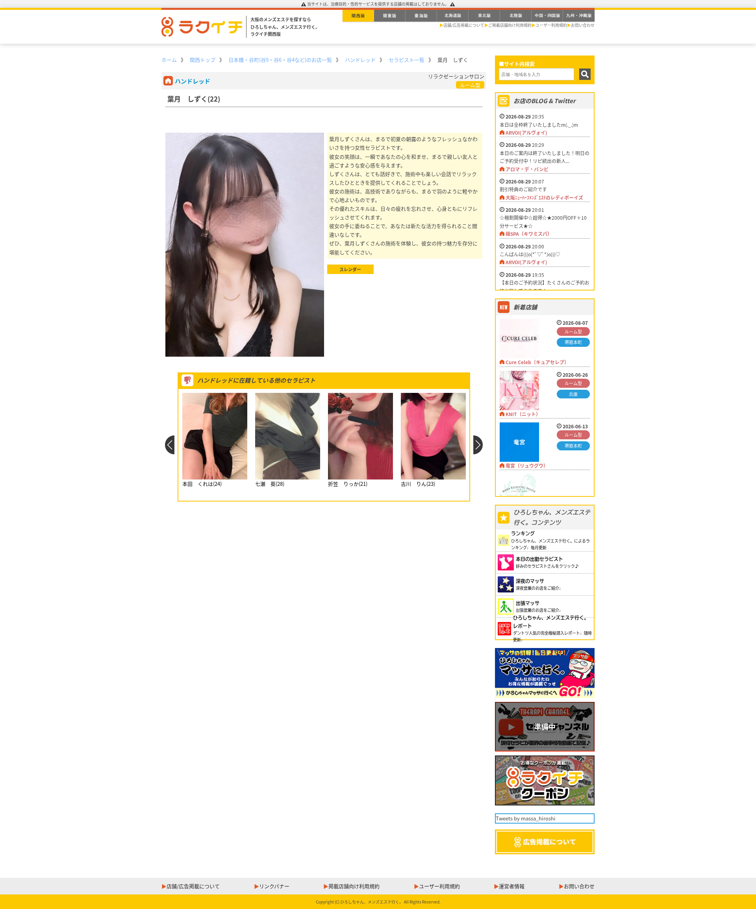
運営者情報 (511, 886)
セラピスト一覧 (406, 59)
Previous (169, 445)
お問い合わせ (583, 25)
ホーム (169, 59)
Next (478, 445)
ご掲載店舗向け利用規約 (510, 25)
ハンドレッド (360, 59)
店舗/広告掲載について (463, 25)
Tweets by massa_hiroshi (526, 818)
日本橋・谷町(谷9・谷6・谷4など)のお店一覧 (280, 59)
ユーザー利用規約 (551, 25)
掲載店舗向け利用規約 (354, 886)
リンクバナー (274, 886)
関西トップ (202, 59)
